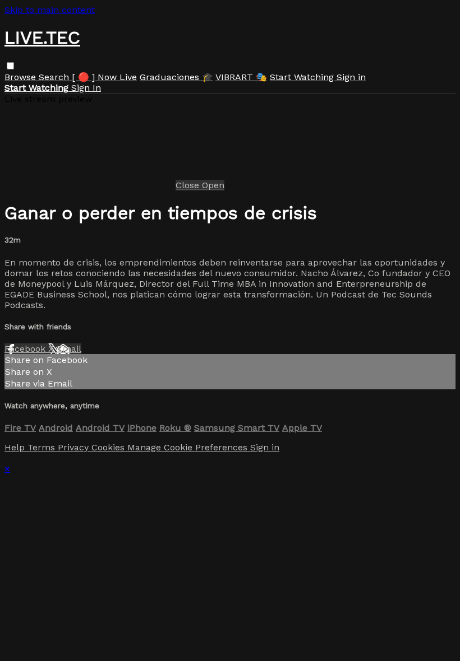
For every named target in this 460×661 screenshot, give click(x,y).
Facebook (26, 348)
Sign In (86, 87)
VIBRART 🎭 (241, 77)
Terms (42, 447)
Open (213, 185)
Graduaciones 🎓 (176, 77)
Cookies (109, 447)
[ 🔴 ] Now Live (104, 77)
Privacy (74, 447)
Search (55, 77)
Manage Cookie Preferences (188, 447)
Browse (21, 77)
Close (189, 185)
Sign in (351, 77)
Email (69, 348)
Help (15, 447)
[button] (10, 65)
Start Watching (303, 77)
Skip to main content (49, 9)
